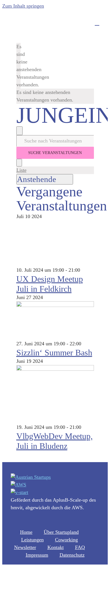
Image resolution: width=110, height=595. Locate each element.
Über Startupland (61, 532)
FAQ (80, 547)
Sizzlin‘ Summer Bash (54, 352)
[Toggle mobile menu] (97, 23)
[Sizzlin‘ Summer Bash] (55, 305)
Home (26, 532)
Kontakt (55, 547)
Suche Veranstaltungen (55, 153)
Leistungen (32, 540)
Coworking (66, 540)
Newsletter (25, 547)
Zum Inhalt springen (23, 6)
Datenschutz (72, 555)
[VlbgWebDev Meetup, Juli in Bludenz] (55, 369)
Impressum (37, 555)
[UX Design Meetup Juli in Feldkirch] (55, 262)
